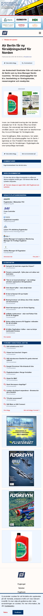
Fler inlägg (7, 410)
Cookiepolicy (9, 606)
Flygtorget (21, 584)
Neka (6, 612)
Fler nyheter (7, 337)
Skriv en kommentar (28, 154)
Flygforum (21, 592)
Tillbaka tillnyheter (10, 40)
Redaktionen (28, 57)
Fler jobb (35, 256)
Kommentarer (28, 63)
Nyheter (21, 588)
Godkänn (17, 612)
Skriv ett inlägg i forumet (31, 410)
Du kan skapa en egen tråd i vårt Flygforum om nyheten (21, 186)
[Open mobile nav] (40, 33)
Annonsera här (8, 256)
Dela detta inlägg (11, 63)
